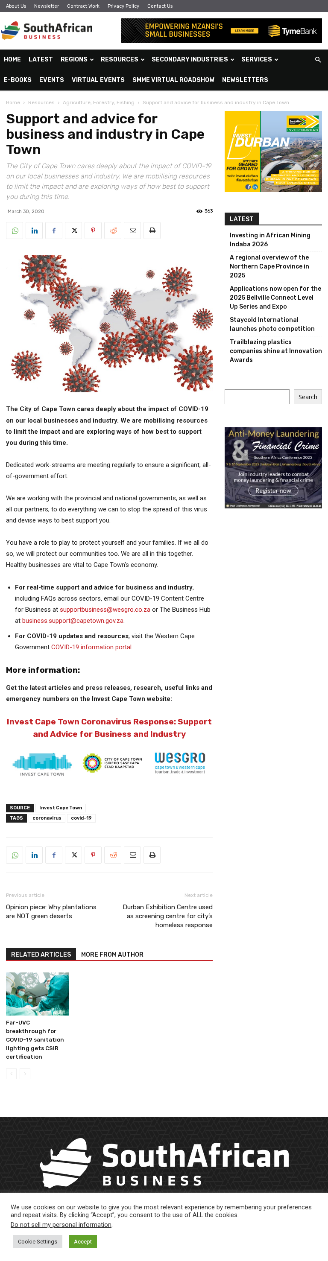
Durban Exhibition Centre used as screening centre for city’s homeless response (168, 916)
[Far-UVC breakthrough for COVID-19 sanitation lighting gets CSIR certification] (37, 994)
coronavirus (47, 818)
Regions (74, 59)
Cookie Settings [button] (37, 1241)
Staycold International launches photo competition (272, 324)
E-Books (18, 80)
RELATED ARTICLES (41, 954)
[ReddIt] (112, 230)
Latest (41, 59)
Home (12, 59)
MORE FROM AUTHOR (112, 954)
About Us (16, 6)
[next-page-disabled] (25, 1073)
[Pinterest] (93, 230)
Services (256, 59)
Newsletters (245, 80)
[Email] (132, 230)
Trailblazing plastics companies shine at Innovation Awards (276, 351)
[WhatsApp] (14, 230)
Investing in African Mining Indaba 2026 (270, 240)
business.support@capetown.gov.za (72, 621)
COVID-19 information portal (91, 647)
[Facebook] (53, 230)
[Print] (152, 230)
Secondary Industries (190, 59)
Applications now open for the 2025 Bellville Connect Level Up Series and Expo (275, 297)
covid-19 (81, 818)
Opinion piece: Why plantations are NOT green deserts (51, 911)
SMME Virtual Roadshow (173, 80)
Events (51, 80)
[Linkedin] (34, 230)
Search (308, 397)
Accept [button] (83, 1241)
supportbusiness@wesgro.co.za (105, 609)
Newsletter (46, 6)
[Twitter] (73, 230)
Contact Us (160, 6)
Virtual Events (98, 80)
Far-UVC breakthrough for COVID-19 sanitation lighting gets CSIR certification (35, 1039)
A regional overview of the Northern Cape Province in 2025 (269, 266)
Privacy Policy (123, 6)
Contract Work (83, 6)
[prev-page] (11, 1073)
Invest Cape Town (60, 808)
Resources (119, 59)
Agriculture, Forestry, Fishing (99, 102)
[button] (318, 60)
